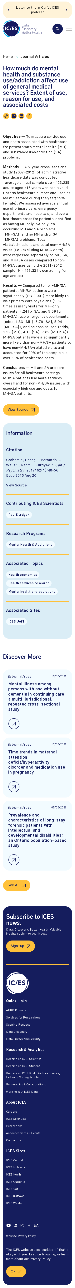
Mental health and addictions (31, 591)
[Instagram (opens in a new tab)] (22, 1225)
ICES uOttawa (15, 1196)
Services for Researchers (23, 1017)
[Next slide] (66, 10)
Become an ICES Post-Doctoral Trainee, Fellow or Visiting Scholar (33, 1075)
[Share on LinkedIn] (21, 116)
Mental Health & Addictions (30, 544)
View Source (18, 410)
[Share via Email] (14, 116)
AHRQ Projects (16, 1010)
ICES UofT (16, 621)
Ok (13, 1271)
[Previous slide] (8, 10)
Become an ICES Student (23, 1066)
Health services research (28, 583)
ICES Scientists (16, 1119)
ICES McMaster (16, 1167)
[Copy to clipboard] (6, 116)
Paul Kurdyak (19, 514)
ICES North (13, 1174)
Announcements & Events (23, 1133)
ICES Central (14, 1160)
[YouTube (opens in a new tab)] (8, 1225)
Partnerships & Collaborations (26, 1084)
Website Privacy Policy (21, 1236)
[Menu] (62, 29)
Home (8, 57)
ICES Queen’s (15, 1182)
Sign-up (17, 946)
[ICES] (22, 29)
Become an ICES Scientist (23, 1059)
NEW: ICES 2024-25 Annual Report (37, 10)
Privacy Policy (40, 1259)
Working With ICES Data (22, 1092)
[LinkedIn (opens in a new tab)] (15, 1225)
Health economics (22, 574)
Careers (11, 1112)
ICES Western (15, 1203)
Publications (14, 1126)
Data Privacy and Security (23, 1039)
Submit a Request (18, 1025)
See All (14, 885)
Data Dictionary (16, 1032)
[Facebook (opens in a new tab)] (29, 1225)
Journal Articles (35, 57)
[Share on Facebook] (29, 116)
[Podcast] (36, 1225)
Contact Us (13, 1140)
